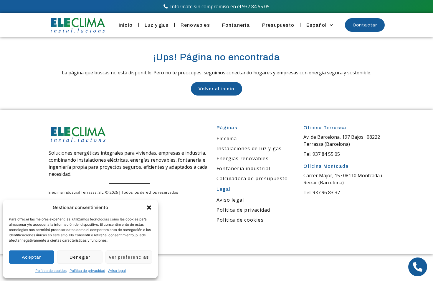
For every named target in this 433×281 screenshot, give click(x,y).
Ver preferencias (129, 257)
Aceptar (31, 257)
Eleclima (226, 138)
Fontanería (236, 25)
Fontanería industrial (243, 168)
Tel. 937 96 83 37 (321, 192)
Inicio (126, 25)
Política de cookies (51, 270)
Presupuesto (278, 25)
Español (316, 25)
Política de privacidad (87, 270)
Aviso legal (117, 270)
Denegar (80, 257)
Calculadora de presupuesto (252, 178)
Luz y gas (156, 25)
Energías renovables (242, 158)
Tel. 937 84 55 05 (321, 154)
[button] (149, 207)
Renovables (195, 25)
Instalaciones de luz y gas (249, 148)
